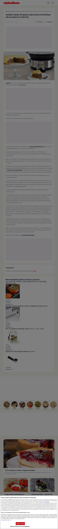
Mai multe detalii (46, 501)
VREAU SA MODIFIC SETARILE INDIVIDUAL (20, 526)
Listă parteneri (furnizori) (6, 520)
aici (45, 506)
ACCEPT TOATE (20, 523)
